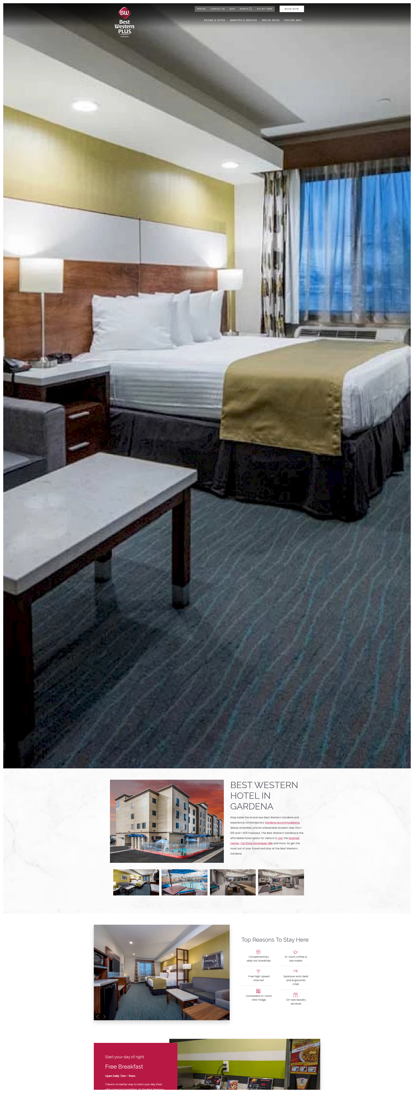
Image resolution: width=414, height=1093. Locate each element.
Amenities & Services (243, 20)
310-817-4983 (264, 8)
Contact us (218, 8)
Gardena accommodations (282, 822)
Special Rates (271, 20)
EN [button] (233, 8)
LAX (280, 838)
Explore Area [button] (293, 20)
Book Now (292, 9)
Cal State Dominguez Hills (256, 843)
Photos (201, 8)
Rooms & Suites (214, 20)
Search (244, 8)
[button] (136, 882)
